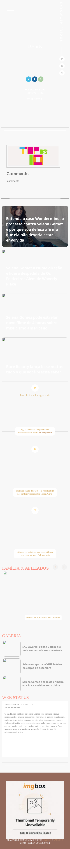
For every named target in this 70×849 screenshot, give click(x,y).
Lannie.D (58, 840)
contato (16, 704)
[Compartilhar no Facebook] (34, 78)
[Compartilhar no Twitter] (28, 78)
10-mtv (35, 46)
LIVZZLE (47, 840)
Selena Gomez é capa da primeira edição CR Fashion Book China (43, 683)
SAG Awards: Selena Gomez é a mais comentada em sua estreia (42, 648)
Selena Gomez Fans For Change (43, 617)
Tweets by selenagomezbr (35, 395)
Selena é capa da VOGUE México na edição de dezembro (42, 666)
